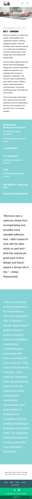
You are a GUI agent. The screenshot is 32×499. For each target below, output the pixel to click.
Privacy (24, 482)
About (11, 482)
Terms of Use (15, 485)
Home (6, 482)
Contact (17, 482)
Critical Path (10, 493)
